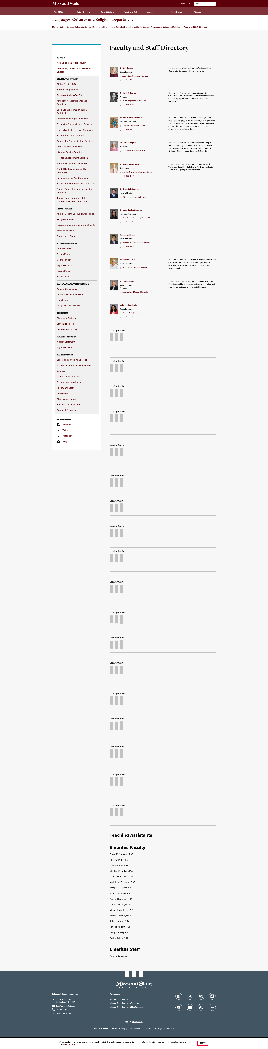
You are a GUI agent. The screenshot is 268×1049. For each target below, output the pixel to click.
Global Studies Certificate (69, 146)
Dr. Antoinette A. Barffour (131, 118)
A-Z (189, 3)
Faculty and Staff (130, 12)
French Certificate (66, 230)
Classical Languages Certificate (72, 118)
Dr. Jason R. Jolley (127, 281)
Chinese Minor (64, 248)
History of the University (165, 1028)
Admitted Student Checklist (141, 1028)
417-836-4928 (128, 80)
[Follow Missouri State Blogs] (201, 1007)
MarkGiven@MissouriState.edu (134, 267)
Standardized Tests (66, 323)
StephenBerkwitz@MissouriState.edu (137, 172)
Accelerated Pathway (67, 329)
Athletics (197, 12)
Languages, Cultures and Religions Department (92, 19)
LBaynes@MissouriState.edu (133, 150)
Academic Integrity (119, 1028)
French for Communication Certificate (75, 124)
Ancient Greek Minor (67, 288)
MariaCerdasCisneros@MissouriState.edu (139, 218)
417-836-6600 (128, 129)
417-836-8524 (128, 246)
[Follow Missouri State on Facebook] (178, 996)
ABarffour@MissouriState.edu (134, 125)
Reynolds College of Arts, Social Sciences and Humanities (90, 27)
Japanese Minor (65, 265)
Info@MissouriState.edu (65, 1006)
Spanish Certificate (66, 236)
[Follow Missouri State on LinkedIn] (190, 1007)
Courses (61, 370)
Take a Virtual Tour (63, 1013)
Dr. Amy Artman (126, 68)
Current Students (107, 12)
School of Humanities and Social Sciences (133, 27)
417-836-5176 (128, 316)
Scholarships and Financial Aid (72, 359)
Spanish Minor (64, 276)
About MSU (58, 12)
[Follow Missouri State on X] (190, 996)
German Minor (64, 259)
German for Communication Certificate (76, 140)
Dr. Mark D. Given (127, 259)
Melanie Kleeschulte (128, 305)
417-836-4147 (128, 176)
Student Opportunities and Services (74, 365)
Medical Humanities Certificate (72, 163)
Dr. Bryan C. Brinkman (129, 189)
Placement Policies (66, 318)
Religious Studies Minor (68, 305)
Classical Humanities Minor (70, 294)
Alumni (150, 12)
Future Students (83, 12)
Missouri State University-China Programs (126, 1007)
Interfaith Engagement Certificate (73, 157)
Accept (202, 1043)
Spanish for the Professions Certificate (75, 183)
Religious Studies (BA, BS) (69, 95)
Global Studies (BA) (66, 83)
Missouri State (58, 27)
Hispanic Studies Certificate (70, 152)
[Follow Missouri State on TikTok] (212, 996)
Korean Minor (63, 270)
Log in (182, 3)
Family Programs (177, 12)
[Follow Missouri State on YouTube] (178, 1007)
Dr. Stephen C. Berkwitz (130, 164)
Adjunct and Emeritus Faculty (71, 62)
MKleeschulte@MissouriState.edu (135, 313)
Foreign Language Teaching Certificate (76, 224)
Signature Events (65, 347)
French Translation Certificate (71, 135)
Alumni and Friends (66, 398)
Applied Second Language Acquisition (75, 213)
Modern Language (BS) (68, 89)
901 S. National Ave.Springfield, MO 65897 (65, 1000)
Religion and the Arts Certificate (72, 177)
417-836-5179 (128, 104)
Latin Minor (62, 300)
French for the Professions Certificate (75, 129)
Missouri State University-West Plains (124, 1003)
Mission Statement (66, 341)
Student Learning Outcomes (70, 382)
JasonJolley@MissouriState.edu (135, 292)
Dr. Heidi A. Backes (128, 93)
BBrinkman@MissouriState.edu (134, 197)
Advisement (63, 393)
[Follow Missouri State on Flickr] (212, 1007)
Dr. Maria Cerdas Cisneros (131, 210)
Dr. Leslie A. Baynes (128, 142)
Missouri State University (120, 999)
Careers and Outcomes (68, 376)
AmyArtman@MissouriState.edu (135, 76)
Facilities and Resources (69, 404)
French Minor (63, 254)
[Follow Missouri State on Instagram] (201, 996)
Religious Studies (65, 219)
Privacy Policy (70, 1044)
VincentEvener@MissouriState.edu (136, 242)
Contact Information (66, 410)
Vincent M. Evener (127, 235)
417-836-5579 (128, 221)
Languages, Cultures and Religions (166, 27)
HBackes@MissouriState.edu (134, 100)
